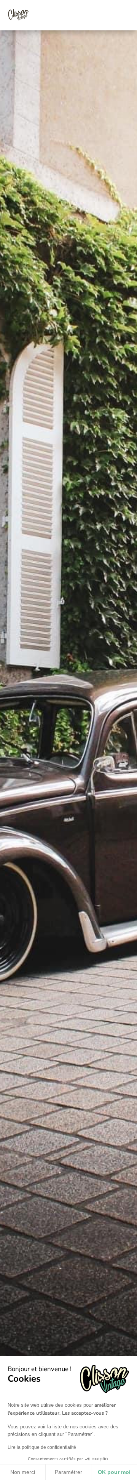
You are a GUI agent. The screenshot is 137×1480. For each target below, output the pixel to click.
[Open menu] (127, 15)
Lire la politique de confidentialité (42, 1447)
